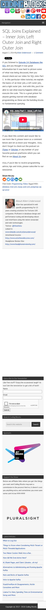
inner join (13, 187)
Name (5, 388)
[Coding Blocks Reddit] (43, 18)
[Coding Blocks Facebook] (38, 18)
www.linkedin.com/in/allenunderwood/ (20, 232)
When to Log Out (10, 540)
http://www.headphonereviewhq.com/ (20, 244)
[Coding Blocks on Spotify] (12, 13)
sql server (5, 190)
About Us (17, 156)
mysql (20, 187)
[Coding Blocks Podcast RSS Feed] (23, 18)
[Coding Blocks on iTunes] (7, 13)
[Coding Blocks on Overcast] (23, 13)
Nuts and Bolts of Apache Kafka (16, 575)
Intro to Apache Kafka (12, 579)
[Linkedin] (16, 179)
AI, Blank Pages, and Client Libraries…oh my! (20, 562)
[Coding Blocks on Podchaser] (28, 13)
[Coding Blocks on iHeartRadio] (38, 13)
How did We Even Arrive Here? (15, 558)
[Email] (20, 179)
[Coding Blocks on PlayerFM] (17, 13)
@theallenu (17, 226)
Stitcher (14, 149)
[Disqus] (23, 282)
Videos (25, 184)
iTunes (5, 149)
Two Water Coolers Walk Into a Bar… (17, 553)
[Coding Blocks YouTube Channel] (43, 13)
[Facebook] (12, 179)
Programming (17, 184)
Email (5, 395)
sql (40, 187)
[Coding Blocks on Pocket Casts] (33, 13)
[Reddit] (4, 179)
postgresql (34, 187)
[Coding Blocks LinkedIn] (28, 18)
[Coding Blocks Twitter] (33, 18)
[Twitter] (8, 179)
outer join (26, 187)
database (5, 187)
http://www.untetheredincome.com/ (19, 238)
